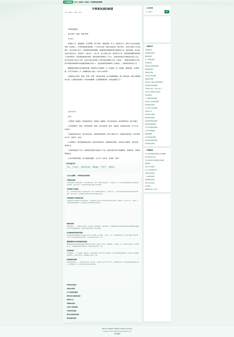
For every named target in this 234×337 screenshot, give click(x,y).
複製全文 (112, 167)
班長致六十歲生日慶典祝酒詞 (154, 82)
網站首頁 (104, 328)
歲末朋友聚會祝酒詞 (73, 314)
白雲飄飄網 (117, 333)
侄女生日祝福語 (150, 166)
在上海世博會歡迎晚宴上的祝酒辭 (155, 153)
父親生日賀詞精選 (72, 307)
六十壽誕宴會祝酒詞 (151, 98)
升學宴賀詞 (148, 62)
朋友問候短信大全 (150, 157)
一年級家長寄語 (150, 176)
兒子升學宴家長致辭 (151, 127)
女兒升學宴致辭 (150, 130)
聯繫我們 (117, 328)
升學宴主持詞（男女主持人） (154, 88)
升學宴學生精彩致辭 (151, 85)
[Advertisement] (103, 21)
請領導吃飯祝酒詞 (150, 124)
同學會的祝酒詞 (71, 285)
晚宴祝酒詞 (148, 56)
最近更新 (129, 328)
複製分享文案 (85, 167)
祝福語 (87, 2)
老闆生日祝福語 (150, 183)
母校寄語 (148, 186)
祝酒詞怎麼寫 (71, 288)
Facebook (76, 167)
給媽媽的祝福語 (150, 179)
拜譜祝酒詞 (148, 95)
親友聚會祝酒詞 (71, 318)
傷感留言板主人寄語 (151, 189)
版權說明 (110, 328)
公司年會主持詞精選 (151, 108)
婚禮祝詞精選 (149, 79)
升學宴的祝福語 (71, 311)
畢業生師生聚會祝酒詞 (73, 296)
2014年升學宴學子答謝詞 (152, 92)
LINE (68, 167)
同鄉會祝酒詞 (71, 303)
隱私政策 (123, 328)
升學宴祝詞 (148, 50)
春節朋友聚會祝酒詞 (151, 121)
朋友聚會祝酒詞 (150, 143)
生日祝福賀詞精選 (72, 292)
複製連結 (95, 167)
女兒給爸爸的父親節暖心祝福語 (154, 160)
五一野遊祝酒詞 (150, 59)
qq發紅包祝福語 (150, 173)
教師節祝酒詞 (149, 69)
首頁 (75, 2)
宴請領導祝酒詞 (150, 117)
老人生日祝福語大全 (151, 170)
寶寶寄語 (148, 163)
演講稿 (81, 2)
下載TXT (103, 167)
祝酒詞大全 (70, 299)
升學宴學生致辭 (150, 114)
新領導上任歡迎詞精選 (152, 101)
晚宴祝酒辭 (148, 134)
